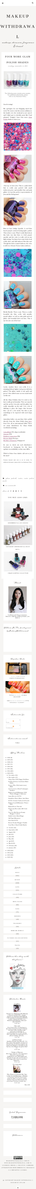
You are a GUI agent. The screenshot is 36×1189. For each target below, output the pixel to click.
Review (17, 879)
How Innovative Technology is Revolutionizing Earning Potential (16, 1028)
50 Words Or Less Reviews (17, 938)
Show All (27, 1085)
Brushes (17, 916)
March (11, 843)
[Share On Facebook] (11, 491)
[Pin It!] (16, 491)
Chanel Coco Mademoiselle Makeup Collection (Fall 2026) (17, 1014)
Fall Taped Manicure (14, 818)
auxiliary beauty (17, 1040)
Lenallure (17, 1004)
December (12, 775)
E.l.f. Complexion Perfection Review (17, 677)
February (11, 845)
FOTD (17, 908)
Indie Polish (29, 478)
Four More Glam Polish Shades (17, 825)
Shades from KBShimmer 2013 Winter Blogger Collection (17, 793)
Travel (17, 945)
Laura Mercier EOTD (14, 796)
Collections (17, 894)
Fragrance (17, 923)
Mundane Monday (17, 930)
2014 (8, 771)
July (10, 834)
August (11, 832)
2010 (8, 855)
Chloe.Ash (17, 1026)
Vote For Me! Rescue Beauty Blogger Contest (16, 813)
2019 (8, 760)
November (12, 777)
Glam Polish (11, 478)
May (10, 839)
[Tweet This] (13, 491)
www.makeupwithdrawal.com (16, 1162)
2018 (8, 762)
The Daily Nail (17, 1064)
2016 (8, 766)
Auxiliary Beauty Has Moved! (15, 1041)
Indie (20, 478)
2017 (8, 764)
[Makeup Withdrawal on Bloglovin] (18, 975)
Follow (18, 743)
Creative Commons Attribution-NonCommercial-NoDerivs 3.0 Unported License (17, 1167)
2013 (8, 773)
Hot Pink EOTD (13, 820)
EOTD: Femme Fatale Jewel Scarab (18, 800)
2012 (8, 850)
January (11, 847)
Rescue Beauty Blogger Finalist (17, 822)
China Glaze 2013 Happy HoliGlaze (18, 779)
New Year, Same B (12, 1053)
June (10, 836)
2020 (9, 757)
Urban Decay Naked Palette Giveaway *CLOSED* (18, 701)
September (12, 830)
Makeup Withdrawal (17, 25)
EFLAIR (22, 1182)
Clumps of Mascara (17, 1052)
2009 (9, 857)
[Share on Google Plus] (19, 491)
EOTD (17, 887)
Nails (4, 481)
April (10, 841)
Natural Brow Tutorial (15, 806)
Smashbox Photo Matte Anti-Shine (18, 798)
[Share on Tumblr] (21, 491)
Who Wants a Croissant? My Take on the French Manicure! (16, 1075)
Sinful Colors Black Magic (16, 816)
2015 (8, 768)
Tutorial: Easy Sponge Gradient (18, 696)
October (11, 827)
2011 (8, 852)
